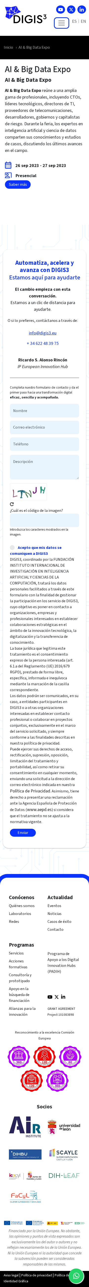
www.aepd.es (39, 810)
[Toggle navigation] (61, 23)
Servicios (16, 953)
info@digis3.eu (42, 333)
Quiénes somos (22, 906)
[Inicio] (28, 17)
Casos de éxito (59, 921)
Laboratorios (20, 913)
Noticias (54, 913)
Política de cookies (68, 1275)
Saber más (18, 184)
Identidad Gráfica (16, 1281)
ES (74, 21)
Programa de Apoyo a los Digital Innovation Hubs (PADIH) (63, 962)
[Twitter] (71, 9)
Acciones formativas (18, 964)
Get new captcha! (12, 504)
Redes (14, 921)
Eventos (54, 906)
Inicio (8, 47)
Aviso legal (11, 1275)
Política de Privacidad (30, 791)
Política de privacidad (36, 1275)
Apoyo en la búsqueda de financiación (19, 994)
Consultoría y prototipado (20, 978)
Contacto (55, 929)
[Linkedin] (81, 9)
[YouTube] (60, 9)
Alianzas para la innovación (22, 1011)
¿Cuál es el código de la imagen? (36, 510)
